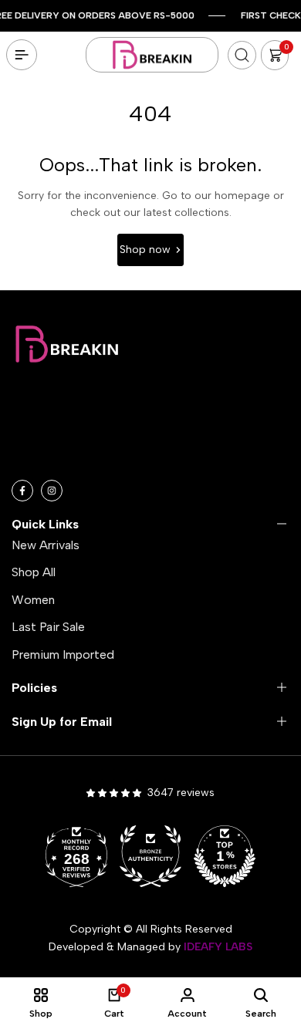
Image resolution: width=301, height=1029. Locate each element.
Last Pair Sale (48, 626)
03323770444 (94, 457)
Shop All (34, 572)
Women (33, 599)
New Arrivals (45, 545)
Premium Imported (63, 654)
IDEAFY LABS (218, 946)
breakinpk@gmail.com (106, 434)
